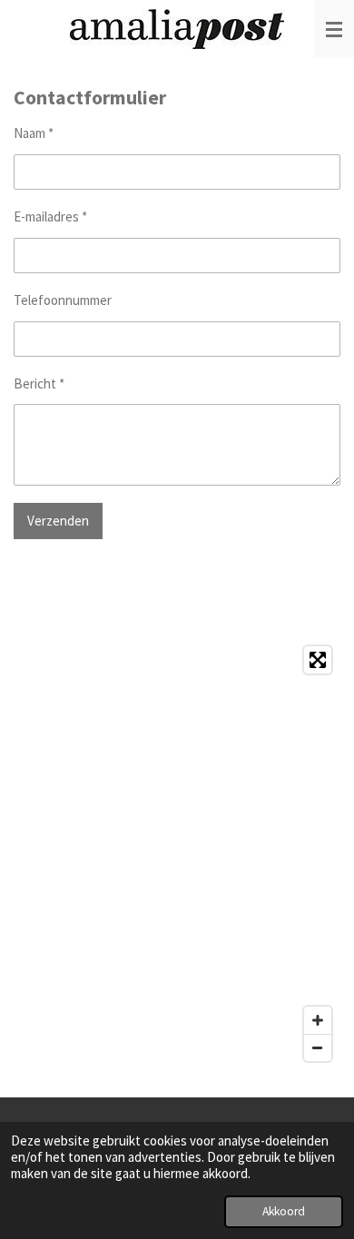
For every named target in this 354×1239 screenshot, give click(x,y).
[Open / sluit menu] (334, 29)
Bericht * (39, 383)
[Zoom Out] (317, 1047)
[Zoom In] (317, 1020)
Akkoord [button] (283, 1211)
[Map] (177, 853)
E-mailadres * (50, 216)
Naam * (34, 133)
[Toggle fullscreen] (317, 660)
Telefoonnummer (63, 300)
